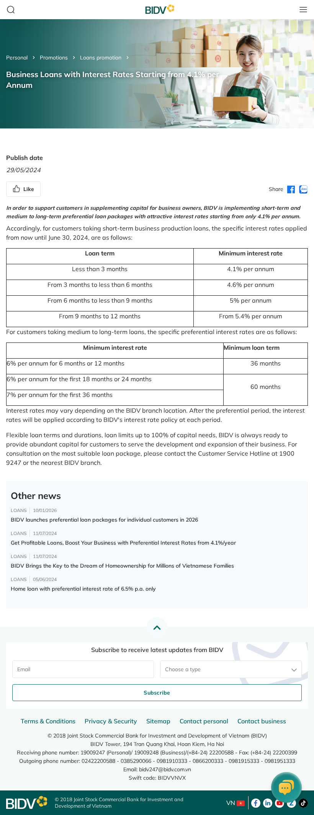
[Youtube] (279, 802)
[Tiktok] (303, 802)
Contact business (261, 721)
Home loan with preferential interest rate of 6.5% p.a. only (83, 588)
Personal (17, 57)
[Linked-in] (267, 802)
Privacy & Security (111, 721)
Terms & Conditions (48, 721)
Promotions (54, 57)
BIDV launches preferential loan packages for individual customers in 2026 (104, 519)
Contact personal (204, 721)
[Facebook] (255, 802)
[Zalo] (291, 802)
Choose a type (183, 669)
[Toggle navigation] (303, 9)
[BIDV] (26, 802)
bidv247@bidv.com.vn (165, 769)
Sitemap (158, 721)
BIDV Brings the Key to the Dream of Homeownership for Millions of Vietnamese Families (122, 565)
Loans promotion (100, 57)
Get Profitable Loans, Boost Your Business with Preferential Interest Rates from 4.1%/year (123, 542)
